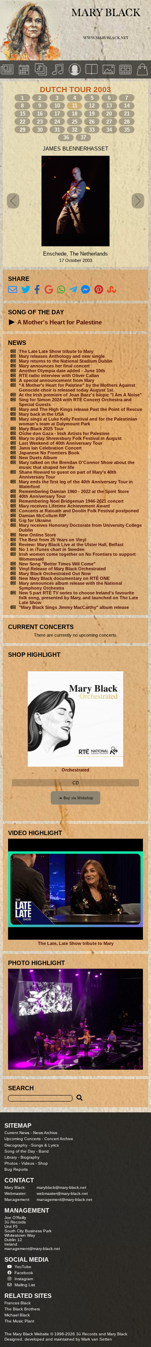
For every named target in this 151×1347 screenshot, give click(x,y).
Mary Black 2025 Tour (41, 428)
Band (44, 1151)
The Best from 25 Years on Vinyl (52, 539)
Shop (43, 1163)
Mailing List (24, 1285)
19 (92, 114)
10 (57, 106)
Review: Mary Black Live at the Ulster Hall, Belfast (71, 544)
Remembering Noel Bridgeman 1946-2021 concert (71, 501)
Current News (16, 1132)
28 (127, 122)
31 (57, 130)
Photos (11, 1163)
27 (109, 122)
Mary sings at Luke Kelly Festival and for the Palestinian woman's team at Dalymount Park (78, 421)
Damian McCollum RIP (42, 515)
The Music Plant (19, 1321)
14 (127, 106)
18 (74, 114)
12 (92, 106)
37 (83, 137)
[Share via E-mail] (12, 290)
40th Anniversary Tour (42, 496)
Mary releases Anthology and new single (62, 356)
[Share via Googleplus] (49, 290)
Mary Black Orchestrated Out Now (55, 573)
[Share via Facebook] (37, 290)
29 (22, 130)
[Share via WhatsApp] (61, 290)
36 (66, 137)
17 (57, 114)
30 (40, 130)
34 (109, 130)
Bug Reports (16, 1169)
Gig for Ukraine (35, 520)
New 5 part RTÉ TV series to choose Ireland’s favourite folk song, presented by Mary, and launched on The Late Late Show (78, 597)
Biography (30, 1157)
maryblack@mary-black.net (61, 1187)
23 (40, 122)
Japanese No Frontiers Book (49, 452)
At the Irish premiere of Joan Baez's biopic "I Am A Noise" (80, 394)
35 (127, 130)
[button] (12, 322)
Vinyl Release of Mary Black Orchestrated (62, 568)
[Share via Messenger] (85, 290)
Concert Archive (58, 1139)
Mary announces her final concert (54, 365)
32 (74, 130)
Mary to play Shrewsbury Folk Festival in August (70, 438)
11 (74, 106)
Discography (15, 1145)
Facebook (23, 1273)
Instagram (23, 1279)
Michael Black (17, 1315)
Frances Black (17, 1303)
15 (22, 114)
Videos (27, 1163)
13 (109, 106)
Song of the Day (19, 1151)
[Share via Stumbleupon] (111, 290)
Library (10, 1157)
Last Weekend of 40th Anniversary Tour (60, 443)
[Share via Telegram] (73, 290)
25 (74, 122)
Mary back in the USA (41, 414)
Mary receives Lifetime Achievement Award (64, 505)
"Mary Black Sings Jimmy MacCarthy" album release (74, 607)
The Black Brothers (22, 1309)
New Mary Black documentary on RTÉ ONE (64, 578)
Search (21, 1088)
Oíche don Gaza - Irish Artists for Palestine (64, 433)
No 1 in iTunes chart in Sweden (52, 549)
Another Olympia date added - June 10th (62, 370)
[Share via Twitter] (26, 290)
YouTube (22, 1266)
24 (57, 122)
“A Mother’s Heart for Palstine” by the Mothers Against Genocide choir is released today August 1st (77, 387)
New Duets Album (38, 457)
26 (92, 122)
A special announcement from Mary (56, 380)
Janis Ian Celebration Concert (50, 448)
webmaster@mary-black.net (62, 1193)
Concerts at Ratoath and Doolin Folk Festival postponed (79, 510)
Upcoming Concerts (22, 1139)
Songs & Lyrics (45, 1145)
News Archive (45, 1132)
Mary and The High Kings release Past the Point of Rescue (80, 409)
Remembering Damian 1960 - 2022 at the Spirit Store (74, 491)
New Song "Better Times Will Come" (57, 563)
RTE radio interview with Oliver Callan (59, 375)
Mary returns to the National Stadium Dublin (65, 361)
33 (92, 130)
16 (40, 114)
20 (109, 114)
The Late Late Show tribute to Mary (56, 351)
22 (22, 122)
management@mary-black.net (64, 1199)
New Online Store (37, 534)
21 (127, 114)
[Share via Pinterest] (98, 290)
